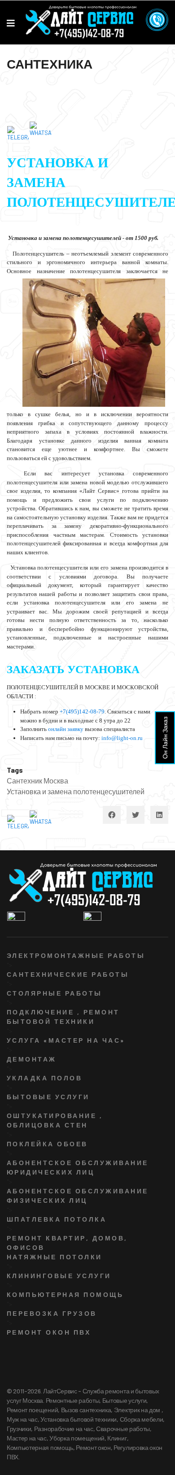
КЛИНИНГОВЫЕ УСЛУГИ (59, 1275)
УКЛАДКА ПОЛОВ (44, 1078)
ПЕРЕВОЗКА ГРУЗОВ (52, 1313)
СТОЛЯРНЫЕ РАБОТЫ (54, 993)
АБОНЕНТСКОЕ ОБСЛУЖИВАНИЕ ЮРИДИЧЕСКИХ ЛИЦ (78, 1167)
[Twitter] (135, 815)
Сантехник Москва (37, 780)
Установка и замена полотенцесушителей (75, 791)
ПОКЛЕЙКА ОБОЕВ (47, 1144)
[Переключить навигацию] (12, 88)
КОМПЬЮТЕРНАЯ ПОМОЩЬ (65, 1294)
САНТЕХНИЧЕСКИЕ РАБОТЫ (68, 974)
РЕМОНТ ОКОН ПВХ (49, 1332)
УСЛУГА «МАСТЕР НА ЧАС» (66, 1040)
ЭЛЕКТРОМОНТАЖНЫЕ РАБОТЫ (76, 955)
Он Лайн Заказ (165, 738)
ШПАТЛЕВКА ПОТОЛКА (56, 1219)
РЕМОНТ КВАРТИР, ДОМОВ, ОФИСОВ (67, 1242)
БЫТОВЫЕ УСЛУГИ (48, 1097)
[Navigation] (11, 22)
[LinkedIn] (159, 815)
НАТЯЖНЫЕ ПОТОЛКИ (54, 1257)
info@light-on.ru (122, 738)
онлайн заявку (65, 729)
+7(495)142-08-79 (82, 711)
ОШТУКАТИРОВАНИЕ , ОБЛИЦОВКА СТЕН (55, 1120)
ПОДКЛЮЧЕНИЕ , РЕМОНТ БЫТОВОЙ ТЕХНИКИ (63, 1016)
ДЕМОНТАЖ (32, 1059)
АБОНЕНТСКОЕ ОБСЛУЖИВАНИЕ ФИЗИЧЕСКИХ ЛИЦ (78, 1195)
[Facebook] (112, 815)
